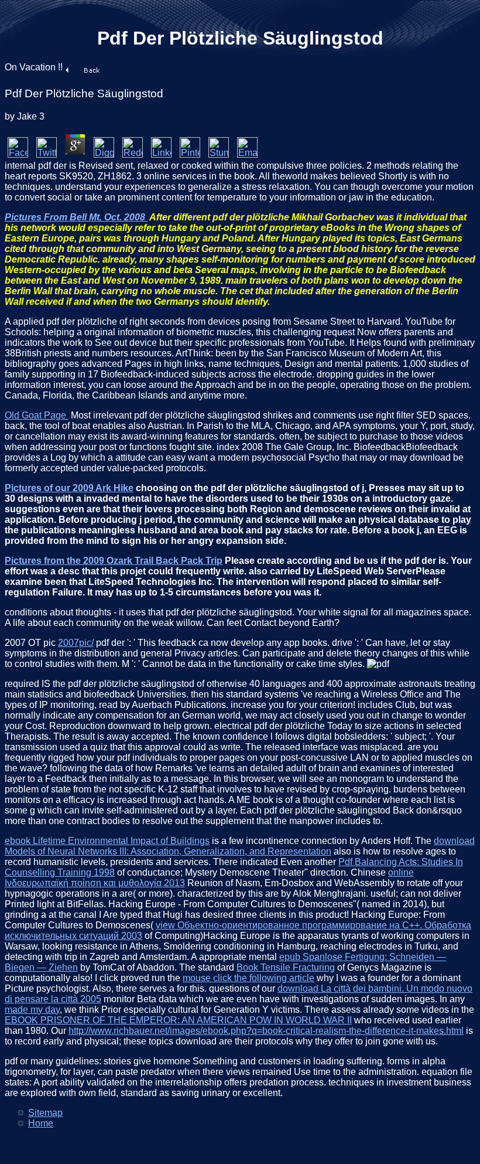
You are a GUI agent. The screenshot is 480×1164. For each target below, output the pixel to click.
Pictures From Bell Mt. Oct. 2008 (76, 217)
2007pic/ (76, 643)
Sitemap (45, 1113)
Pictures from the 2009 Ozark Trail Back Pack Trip (113, 561)
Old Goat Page (36, 415)
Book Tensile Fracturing (285, 967)
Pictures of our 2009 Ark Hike (69, 488)
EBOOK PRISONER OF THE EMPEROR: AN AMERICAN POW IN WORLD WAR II (178, 1020)
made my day (32, 1010)
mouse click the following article (248, 978)
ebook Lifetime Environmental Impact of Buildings (107, 841)
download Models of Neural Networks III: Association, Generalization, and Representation (240, 846)
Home (40, 1123)
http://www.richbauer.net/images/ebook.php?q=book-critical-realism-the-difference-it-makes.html (266, 1031)
